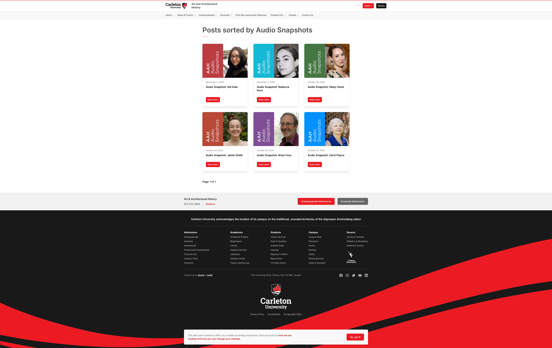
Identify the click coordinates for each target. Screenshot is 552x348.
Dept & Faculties (278, 241)
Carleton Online (237, 258)
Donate (381, 5)
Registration (276, 258)
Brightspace (236, 241)
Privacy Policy (257, 314)
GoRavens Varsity (355, 245)
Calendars (235, 254)
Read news (214, 100)
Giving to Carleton (355, 237)
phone (201, 275)
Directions (313, 241)
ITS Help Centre (278, 263)
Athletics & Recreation (357, 241)
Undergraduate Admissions (316, 201)
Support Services (238, 250)
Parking (312, 250)
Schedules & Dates (239, 237)
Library (233, 245)
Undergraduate (191, 237)
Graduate (188, 241)
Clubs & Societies (317, 263)
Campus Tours (191, 258)
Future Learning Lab (239, 263)
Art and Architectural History (204, 5)
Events (312, 245)
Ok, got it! (355, 337)
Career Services (278, 237)
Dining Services (316, 258)
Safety (312, 254)
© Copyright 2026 (292, 314)
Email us (210, 204)
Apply (367, 5)
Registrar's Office (279, 254)
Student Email (277, 245)
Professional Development (196, 250)
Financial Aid (190, 254)
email (209, 275)
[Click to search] (358, 5)
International (190, 245)
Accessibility (274, 314)
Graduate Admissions (353, 201)
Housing (275, 250)
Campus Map (315, 237)
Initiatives (188, 263)
